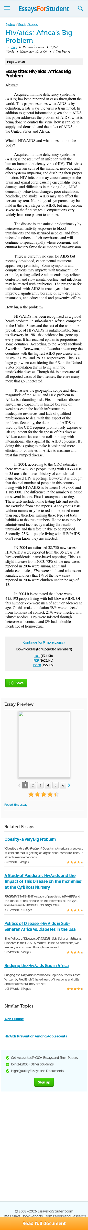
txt (37, 655)
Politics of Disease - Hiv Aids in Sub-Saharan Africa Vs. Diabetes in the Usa (39, 926)
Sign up (44, 1082)
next (69, 785)
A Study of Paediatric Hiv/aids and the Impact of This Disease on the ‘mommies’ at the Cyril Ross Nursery (42, 881)
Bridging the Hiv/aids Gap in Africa (36, 965)
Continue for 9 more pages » (44, 642)
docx (37, 664)
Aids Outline (14, 1019)
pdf (36, 660)
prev (19, 785)
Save (19, 683)
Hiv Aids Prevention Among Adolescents (35, 1036)
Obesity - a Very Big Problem (30, 839)
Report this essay (15, 805)
